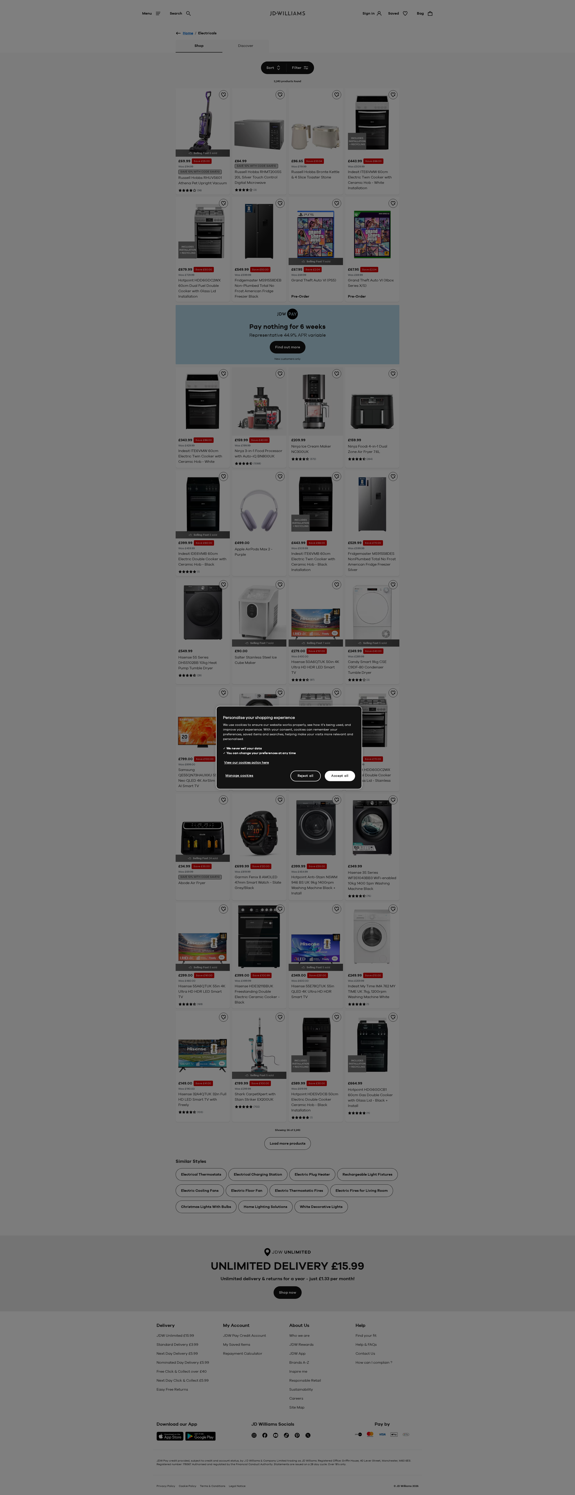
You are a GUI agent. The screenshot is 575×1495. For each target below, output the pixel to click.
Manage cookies (239, 775)
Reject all (306, 775)
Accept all (340, 775)
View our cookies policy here (246, 762)
